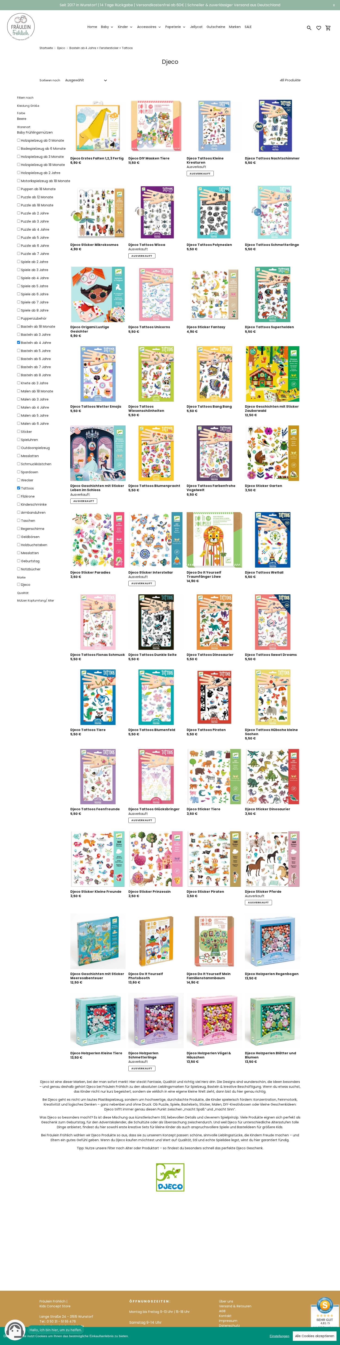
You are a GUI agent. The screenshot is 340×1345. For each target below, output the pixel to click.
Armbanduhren (33, 512)
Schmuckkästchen (36, 464)
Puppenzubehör (33, 318)
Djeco (61, 48)
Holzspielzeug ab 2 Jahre (40, 173)
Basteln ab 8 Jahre (36, 375)
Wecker (27, 480)
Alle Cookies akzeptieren (314, 1336)
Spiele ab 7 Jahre (35, 302)
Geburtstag (30, 561)
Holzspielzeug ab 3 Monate (42, 156)
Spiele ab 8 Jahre (35, 310)
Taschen (28, 520)
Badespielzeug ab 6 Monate (43, 148)
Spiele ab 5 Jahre (34, 286)
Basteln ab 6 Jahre (36, 359)
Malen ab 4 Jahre (35, 407)
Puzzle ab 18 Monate (37, 205)
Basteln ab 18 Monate (38, 326)
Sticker (26, 431)
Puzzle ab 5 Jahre (35, 237)
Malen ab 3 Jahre (35, 399)
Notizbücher (30, 569)
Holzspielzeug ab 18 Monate (43, 164)
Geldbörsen (30, 537)
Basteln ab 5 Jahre (36, 350)
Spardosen (29, 472)
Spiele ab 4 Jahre (35, 278)
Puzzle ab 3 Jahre (35, 221)
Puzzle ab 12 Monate (37, 197)
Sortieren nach (50, 80)
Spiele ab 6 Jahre (35, 294)
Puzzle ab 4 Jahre (35, 229)
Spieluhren (29, 439)
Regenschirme (32, 528)
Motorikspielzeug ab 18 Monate (45, 181)
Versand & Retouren (235, 1306)
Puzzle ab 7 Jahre (35, 253)
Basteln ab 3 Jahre (36, 334)
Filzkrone (28, 496)
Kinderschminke (34, 504)
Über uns (226, 1301)
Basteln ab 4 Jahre (36, 342)
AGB (222, 1311)
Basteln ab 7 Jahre (36, 367)
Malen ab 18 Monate (37, 391)
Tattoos (27, 488)
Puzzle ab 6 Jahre (35, 245)
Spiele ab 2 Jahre (34, 262)
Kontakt (225, 1316)
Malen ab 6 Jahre (35, 423)
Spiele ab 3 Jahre (34, 270)
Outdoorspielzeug (35, 448)
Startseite (46, 48)
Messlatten (30, 456)
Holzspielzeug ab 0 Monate (42, 140)
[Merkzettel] (318, 28)
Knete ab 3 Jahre (34, 383)
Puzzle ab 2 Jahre (35, 213)
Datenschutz (229, 1325)
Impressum (228, 1320)
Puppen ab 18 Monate (38, 189)
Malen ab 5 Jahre (35, 415)
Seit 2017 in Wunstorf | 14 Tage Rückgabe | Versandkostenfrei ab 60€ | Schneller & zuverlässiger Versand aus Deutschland (170, 5)
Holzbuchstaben (34, 545)
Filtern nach (25, 98)
